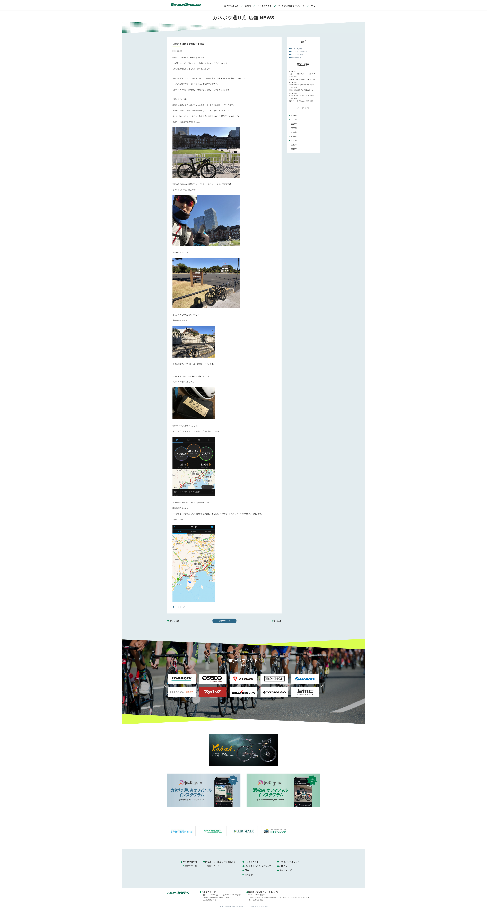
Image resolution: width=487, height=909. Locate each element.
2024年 (294, 124)
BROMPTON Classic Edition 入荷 (302, 79)
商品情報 (296, 57)
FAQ (247, 870)
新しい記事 (175, 621)
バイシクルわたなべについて (258, 866)
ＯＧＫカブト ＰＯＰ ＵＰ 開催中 (302, 96)
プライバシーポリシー (289, 862)
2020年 (294, 141)
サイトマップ (285, 870)
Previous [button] (167, 686)
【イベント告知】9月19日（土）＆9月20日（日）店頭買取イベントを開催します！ (303, 74)
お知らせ (249, 874)
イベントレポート (299, 51)
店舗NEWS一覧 (224, 621)
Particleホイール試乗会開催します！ (301, 85)
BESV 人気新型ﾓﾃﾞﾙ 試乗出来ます (301, 90)
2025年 (294, 120)
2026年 (294, 116)
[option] (181, 687)
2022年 (294, 132)
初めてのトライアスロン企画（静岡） (302, 101)
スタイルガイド (252, 862)
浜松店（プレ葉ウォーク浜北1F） (220, 862)
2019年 (294, 145)
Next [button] (320, 686)
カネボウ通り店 (190, 862)
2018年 (294, 149)
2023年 (294, 128)
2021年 (294, 136)
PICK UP (296, 48)
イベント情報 (297, 54)
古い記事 (277, 621)
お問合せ (283, 866)
